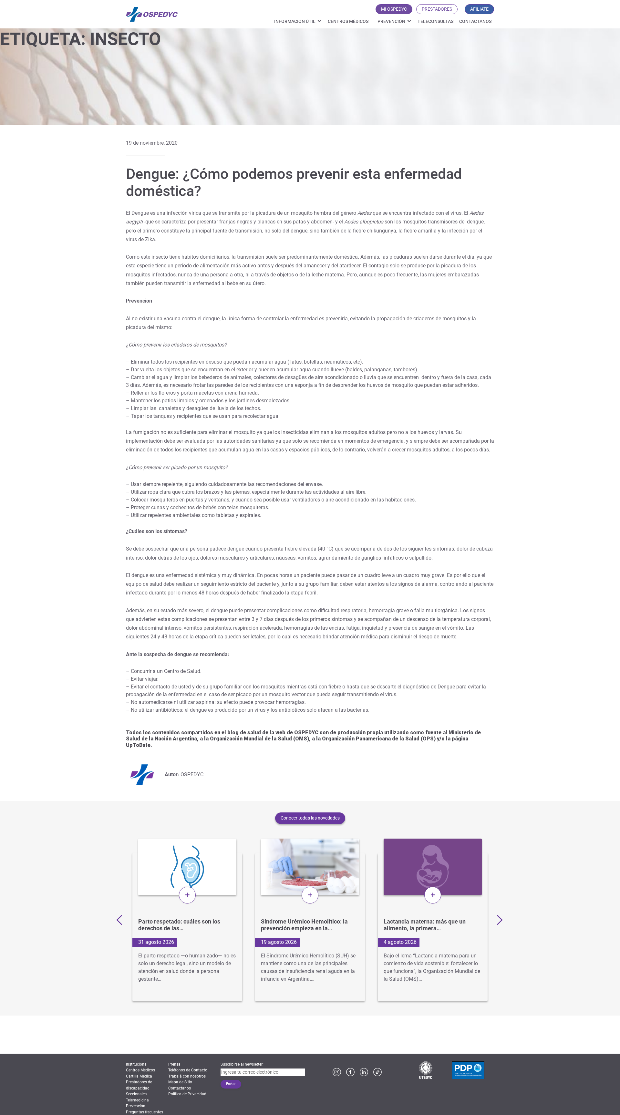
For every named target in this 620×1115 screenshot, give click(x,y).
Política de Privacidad (187, 1094)
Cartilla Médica (139, 1076)
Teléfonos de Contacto (187, 1070)
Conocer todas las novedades (310, 818)
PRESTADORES (437, 9)
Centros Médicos (348, 21)
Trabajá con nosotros (187, 1076)
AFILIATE (479, 9)
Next (497, 919)
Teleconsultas (435, 21)
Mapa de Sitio (180, 1082)
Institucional (137, 1064)
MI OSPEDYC (394, 9)
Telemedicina (137, 1100)
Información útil (294, 21)
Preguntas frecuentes (144, 1112)
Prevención (391, 21)
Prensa (174, 1064)
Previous (121, 919)
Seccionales (136, 1094)
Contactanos (475, 21)
